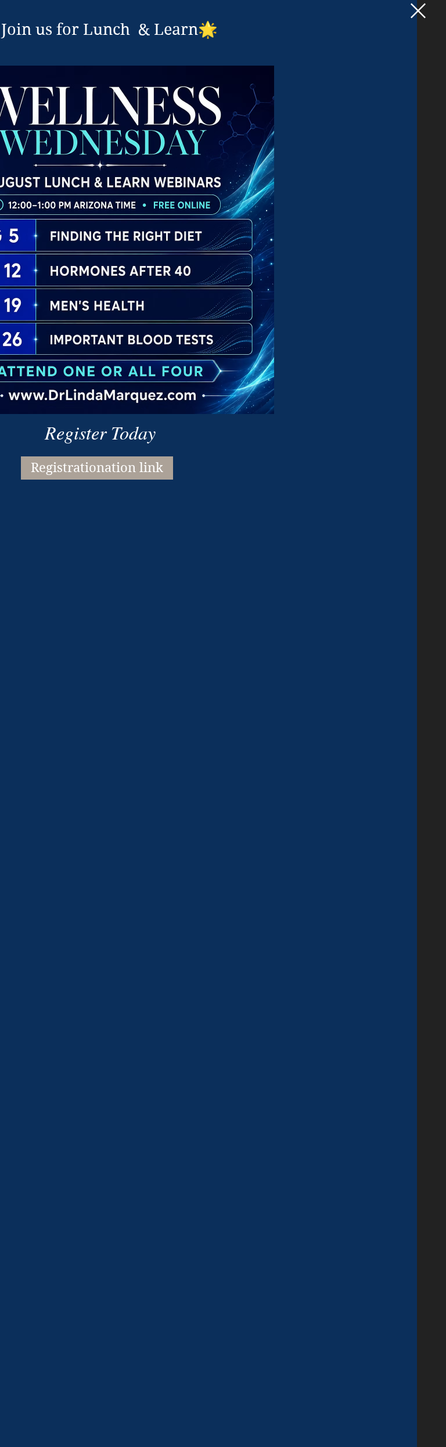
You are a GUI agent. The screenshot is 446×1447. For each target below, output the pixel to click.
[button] (418, 11)
